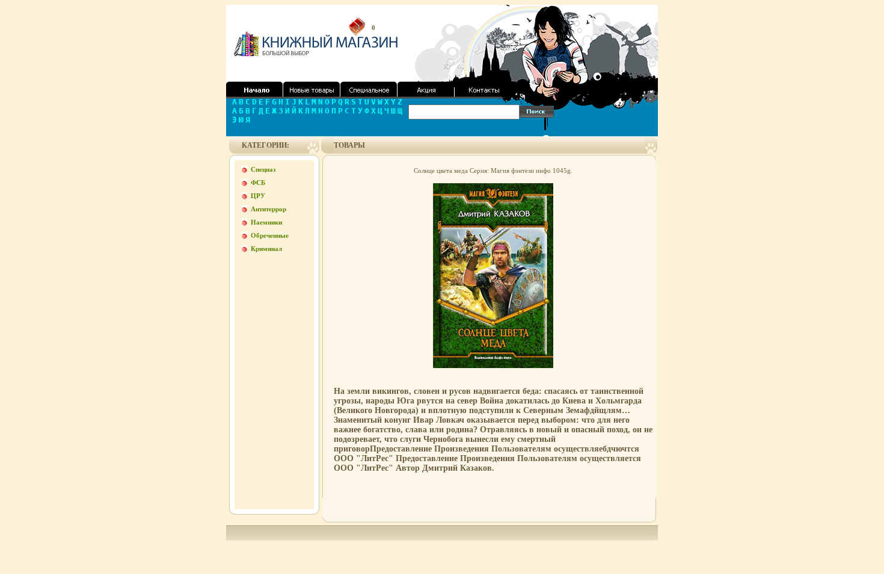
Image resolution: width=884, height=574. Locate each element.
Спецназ (263, 169)
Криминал (266, 248)
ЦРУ (258, 195)
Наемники (266, 222)
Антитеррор (268, 209)
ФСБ (258, 182)
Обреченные (270, 235)
